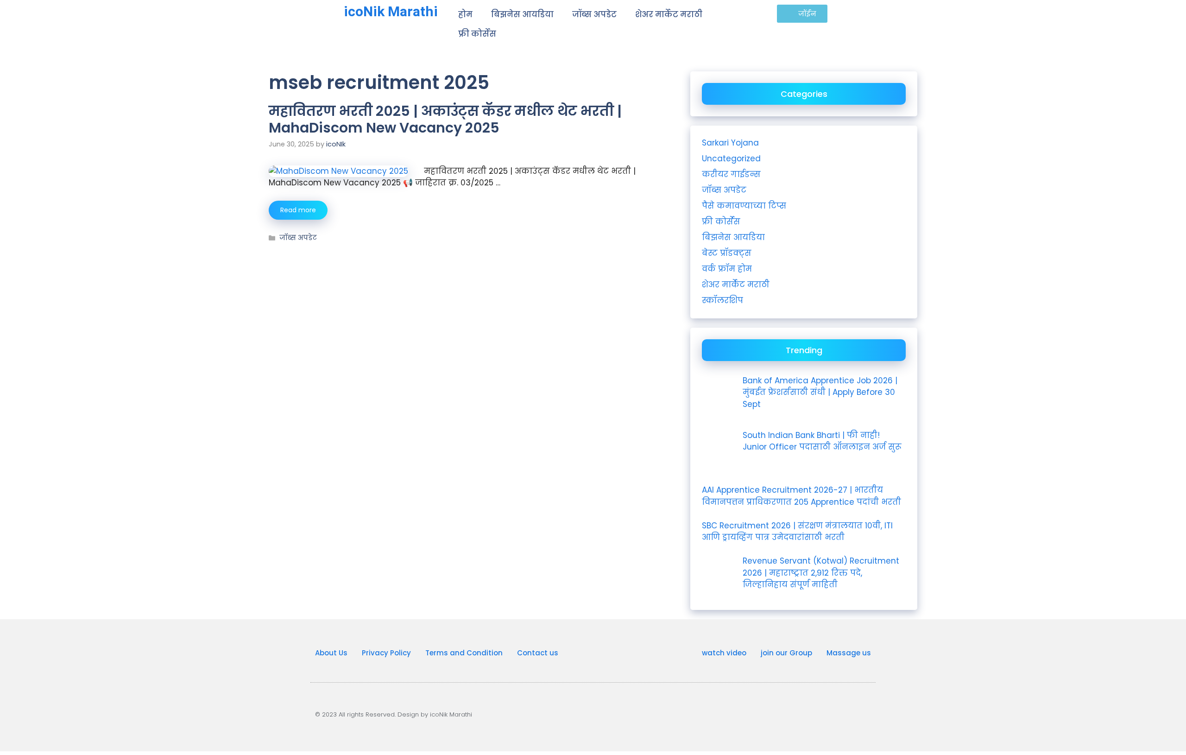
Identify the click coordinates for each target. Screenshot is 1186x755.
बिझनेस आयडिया (522, 14)
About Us (331, 653)
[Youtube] (755, 712)
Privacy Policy (386, 653)
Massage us (848, 653)
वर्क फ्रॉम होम (727, 268)
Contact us (537, 653)
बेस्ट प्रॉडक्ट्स (726, 253)
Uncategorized (731, 158)
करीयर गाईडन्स (731, 174)
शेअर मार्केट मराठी (668, 14)
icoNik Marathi (391, 11)
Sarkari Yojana (730, 142)
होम (465, 14)
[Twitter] (859, 712)
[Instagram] (789, 712)
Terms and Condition (464, 653)
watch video (724, 653)
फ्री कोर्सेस (477, 33)
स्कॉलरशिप (722, 300)
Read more (298, 210)
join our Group (786, 653)
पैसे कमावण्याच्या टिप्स (744, 205)
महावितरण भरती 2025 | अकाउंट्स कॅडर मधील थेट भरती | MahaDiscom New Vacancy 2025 (445, 119)
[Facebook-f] (824, 712)
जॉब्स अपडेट (594, 14)
